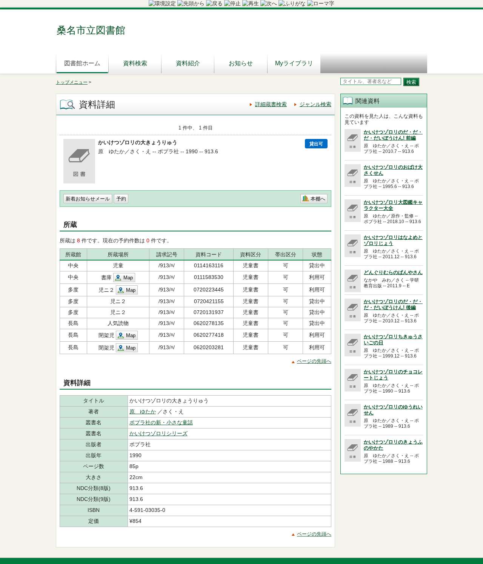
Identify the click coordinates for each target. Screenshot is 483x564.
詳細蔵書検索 (271, 104)
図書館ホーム (82, 63)
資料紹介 (188, 63)
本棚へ (318, 199)
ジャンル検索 (315, 104)
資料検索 (135, 63)
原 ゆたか (142, 411)
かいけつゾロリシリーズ (158, 433)
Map (128, 277)
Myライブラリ (294, 63)
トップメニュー (72, 82)
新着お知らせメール (88, 199)
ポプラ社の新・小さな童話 (161, 422)
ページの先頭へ (314, 361)
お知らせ (241, 63)
